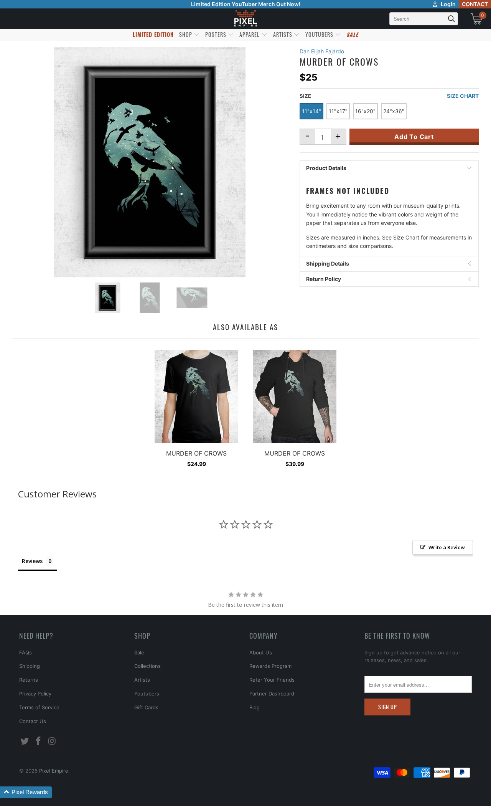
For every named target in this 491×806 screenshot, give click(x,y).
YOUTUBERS (320, 34)
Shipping (29, 666)
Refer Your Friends (272, 680)
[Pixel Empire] (245, 18)
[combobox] (423, 18)
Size (305, 96)
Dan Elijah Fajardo (322, 51)
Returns (28, 680)
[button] (26, 792)
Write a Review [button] (446, 547)
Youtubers (146, 693)
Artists (142, 680)
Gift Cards (146, 707)
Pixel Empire (53, 771)
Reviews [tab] (32, 561)
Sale (139, 652)
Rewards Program (270, 666)
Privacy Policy (35, 693)
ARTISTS (283, 34)
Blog (254, 707)
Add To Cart (414, 136)
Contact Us (32, 721)
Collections (147, 666)
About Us (260, 652)
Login (448, 4)
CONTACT (475, 4)
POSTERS (216, 34)
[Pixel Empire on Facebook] (38, 741)
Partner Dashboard (271, 693)
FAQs (25, 652)
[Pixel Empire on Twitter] (25, 741)
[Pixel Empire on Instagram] (52, 741)
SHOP (186, 34)
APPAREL (250, 34)
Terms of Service (39, 707)
